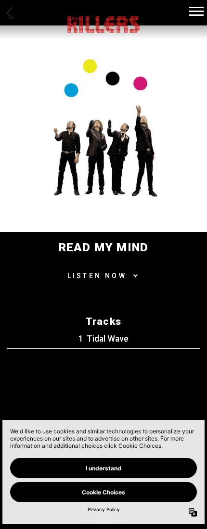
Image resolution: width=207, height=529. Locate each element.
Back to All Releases (103, 408)
